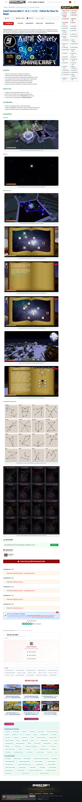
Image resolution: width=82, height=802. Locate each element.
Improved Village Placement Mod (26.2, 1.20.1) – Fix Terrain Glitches (31, 697)
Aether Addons (42, 767)
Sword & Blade (8, 752)
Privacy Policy (45, 793)
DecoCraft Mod (66, 49)
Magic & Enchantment (20, 743)
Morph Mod (74, 57)
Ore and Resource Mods (20, 675)
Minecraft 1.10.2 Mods (22, 672)
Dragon (17, 740)
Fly (37, 740)
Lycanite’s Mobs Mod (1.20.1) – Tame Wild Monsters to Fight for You (31, 713)
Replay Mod (65, 57)
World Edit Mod (74, 47)
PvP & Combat (53, 746)
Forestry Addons (33, 767)
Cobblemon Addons (17, 758)
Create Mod (74, 30)
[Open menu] (6, 2)
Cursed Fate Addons (39, 761)
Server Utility (28, 749)
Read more (18, 798)
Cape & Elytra (54, 734)
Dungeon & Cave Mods (42, 670)
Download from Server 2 (29, 573)
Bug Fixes (35, 734)
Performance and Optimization (31, 746)
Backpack (7, 734)
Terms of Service (38, 793)
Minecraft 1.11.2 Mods (32, 672)
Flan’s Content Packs (9, 764)
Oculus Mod (74, 28)
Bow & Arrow (27, 734)
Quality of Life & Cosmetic (10, 749)
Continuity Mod (66, 74)
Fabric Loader (74, 10)
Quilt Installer (74, 15)
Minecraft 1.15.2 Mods (53, 672)
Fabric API (65, 13)
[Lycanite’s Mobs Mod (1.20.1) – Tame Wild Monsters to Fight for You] (31, 706)
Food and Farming (44, 740)
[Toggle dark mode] (75, 2)
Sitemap (51, 793)
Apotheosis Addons (9, 770)
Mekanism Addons (25, 773)
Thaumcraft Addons (51, 764)
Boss (21, 734)
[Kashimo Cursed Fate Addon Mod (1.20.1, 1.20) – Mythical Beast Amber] (12, 689)
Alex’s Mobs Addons (52, 767)
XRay (56, 752)
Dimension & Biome (53, 737)
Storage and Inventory (44, 749)
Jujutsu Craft (74, 34)
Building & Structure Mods (31, 670)
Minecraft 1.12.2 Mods (42, 672)
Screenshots (30, 23)
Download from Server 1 (18, 573)
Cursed (32, 737)
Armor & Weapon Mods (20, 670)
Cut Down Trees (24, 737)
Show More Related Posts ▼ (31, 718)
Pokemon (44, 746)
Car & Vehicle (7, 737)
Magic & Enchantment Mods (10, 672)
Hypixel (56, 740)
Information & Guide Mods (52, 670)
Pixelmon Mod (66, 18)
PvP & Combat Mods (30, 675)
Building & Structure (44, 734)
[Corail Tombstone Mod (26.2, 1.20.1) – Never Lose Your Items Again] (50, 689)
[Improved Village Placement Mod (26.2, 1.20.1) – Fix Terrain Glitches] (31, 689)
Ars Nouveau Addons (21, 770)
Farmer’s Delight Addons (10, 761)
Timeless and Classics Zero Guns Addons (41, 758)
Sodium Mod (65, 28)
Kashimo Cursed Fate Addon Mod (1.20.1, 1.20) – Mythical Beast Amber (13, 697)
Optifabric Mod (66, 40)
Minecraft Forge (66, 10)
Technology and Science (18, 752)
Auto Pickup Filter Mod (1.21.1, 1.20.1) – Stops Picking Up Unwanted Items (12, 713)
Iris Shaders (65, 26)
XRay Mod (65, 34)
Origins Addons (54, 758)
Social (35, 749)
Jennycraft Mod (66, 72)
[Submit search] (70, 2)
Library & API (7, 731)
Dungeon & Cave (25, 740)
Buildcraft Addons (22, 767)
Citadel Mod (65, 62)
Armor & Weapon (41, 731)
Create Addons (8, 758)
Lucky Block (74, 26)
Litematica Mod (75, 43)
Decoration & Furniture (41, 737)
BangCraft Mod (74, 72)
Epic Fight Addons (27, 758)
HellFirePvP (31, 18)
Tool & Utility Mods (53, 675)
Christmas (16, 737)
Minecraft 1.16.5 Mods (9, 675)
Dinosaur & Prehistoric (9, 740)
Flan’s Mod (65, 53)
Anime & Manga (32, 731)
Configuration (49, 23)
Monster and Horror (47, 743)
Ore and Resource (17, 746)
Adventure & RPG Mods (10, 670)
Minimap (29, 743)
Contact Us (31, 793)
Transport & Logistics (40, 752)
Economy (32, 740)
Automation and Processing (52, 731)
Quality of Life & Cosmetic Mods (41, 675)
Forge (43, 18)
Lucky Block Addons (39, 764)
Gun (51, 740)
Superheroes (54, 749)
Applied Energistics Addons (25, 761)
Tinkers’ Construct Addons (10, 767)
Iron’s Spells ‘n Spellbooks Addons (35, 770)
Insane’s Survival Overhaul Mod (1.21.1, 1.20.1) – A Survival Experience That (50, 713)
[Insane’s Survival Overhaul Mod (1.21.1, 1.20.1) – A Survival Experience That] (50, 706)
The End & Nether (29, 752)
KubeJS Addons (8, 773)
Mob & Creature (37, 743)
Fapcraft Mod (74, 70)
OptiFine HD (74, 13)
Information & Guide (9, 743)
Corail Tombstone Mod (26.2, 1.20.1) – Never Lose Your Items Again (50, 697)
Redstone (20, 749)
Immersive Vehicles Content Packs (24, 764)
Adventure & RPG (16, 731)
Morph (55, 743)
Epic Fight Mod (74, 36)
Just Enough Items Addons (51, 770)
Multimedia (7, 746)
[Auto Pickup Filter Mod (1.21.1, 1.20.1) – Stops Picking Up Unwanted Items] (12, 706)
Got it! (32, 796)
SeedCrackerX (65, 70)
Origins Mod (65, 47)
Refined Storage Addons (44, 773)
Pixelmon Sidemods (51, 761)
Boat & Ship (14, 734)
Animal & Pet (24, 731)
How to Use (39, 23)
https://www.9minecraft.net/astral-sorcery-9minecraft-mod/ (43, 616)
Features (20, 23)
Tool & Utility (49, 752)
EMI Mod (73, 22)
